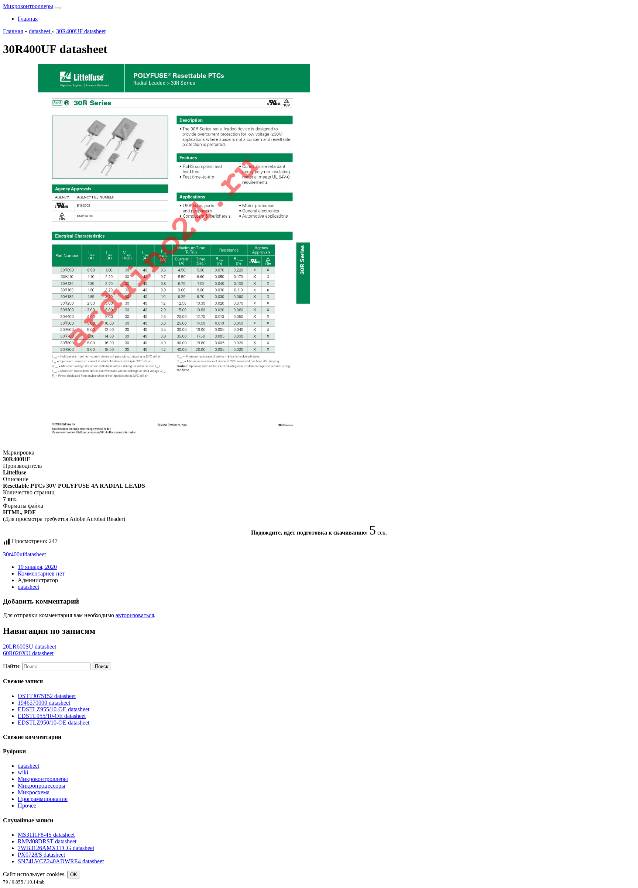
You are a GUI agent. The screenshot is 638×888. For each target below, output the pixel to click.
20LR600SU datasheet (29, 646)
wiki (23, 772)
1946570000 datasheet (44, 702)
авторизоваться (135, 615)
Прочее (27, 805)
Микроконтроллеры (28, 6)
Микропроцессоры (41, 785)
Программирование (43, 799)
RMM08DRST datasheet (47, 841)
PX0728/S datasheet (41, 854)
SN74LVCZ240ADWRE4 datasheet (61, 861)
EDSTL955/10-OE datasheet (52, 716)
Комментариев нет (41, 573)
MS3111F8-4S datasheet (46, 835)
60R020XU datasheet (28, 653)
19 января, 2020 (37, 567)
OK (73, 874)
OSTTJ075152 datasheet (47, 696)
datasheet (35, 554)
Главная (28, 18)
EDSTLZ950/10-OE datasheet (53, 722)
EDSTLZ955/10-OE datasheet (53, 709)
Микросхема (33, 792)
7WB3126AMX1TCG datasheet (56, 848)
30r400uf (13, 554)
